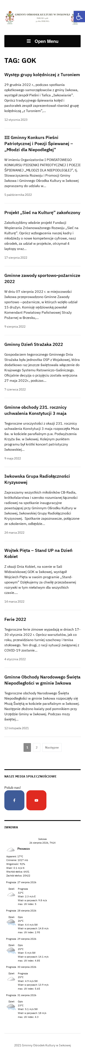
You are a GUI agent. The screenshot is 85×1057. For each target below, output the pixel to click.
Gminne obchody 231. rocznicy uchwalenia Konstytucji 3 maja (35, 410)
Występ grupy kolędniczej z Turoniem (42, 74)
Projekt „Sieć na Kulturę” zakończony (42, 212)
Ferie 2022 (15, 619)
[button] (79, 16)
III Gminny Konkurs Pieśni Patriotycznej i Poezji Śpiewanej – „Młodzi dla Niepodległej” (38, 143)
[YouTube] (36, 800)
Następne (52, 747)
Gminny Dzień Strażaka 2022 (33, 344)
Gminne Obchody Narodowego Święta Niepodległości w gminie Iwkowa (42, 680)
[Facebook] (14, 800)
